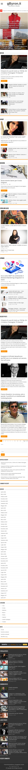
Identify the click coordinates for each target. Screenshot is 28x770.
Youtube (4, 621)
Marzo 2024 (3, 519)
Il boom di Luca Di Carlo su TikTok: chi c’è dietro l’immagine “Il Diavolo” (17, 656)
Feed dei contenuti (5, 632)
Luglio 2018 (3, 572)
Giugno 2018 (3, 574)
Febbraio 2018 (4, 584)
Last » (2, 444)
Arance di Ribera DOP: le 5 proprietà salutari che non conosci (17, 679)
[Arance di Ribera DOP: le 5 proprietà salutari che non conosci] (4, 679)
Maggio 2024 (4, 515)
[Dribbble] (15, 766)
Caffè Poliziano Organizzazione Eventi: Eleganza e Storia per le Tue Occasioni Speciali (7, 44)
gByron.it (14, 3)
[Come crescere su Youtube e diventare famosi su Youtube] (4, 662)
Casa (3, 605)
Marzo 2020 (3, 554)
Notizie (2, 53)
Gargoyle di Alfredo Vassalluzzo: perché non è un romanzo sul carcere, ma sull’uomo (17, 86)
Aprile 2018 (3, 579)
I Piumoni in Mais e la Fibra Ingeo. (16, 302)
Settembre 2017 (4, 590)
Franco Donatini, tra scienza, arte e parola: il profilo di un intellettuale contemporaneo (16, 94)
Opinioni (2, 258)
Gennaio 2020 (4, 556)
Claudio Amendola (13, 687)
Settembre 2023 (4, 533)
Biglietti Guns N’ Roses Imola (7, 250)
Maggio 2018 (4, 577)
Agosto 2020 (3, 542)
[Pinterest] (14, 766)
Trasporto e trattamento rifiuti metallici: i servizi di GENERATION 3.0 (17, 695)
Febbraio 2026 (4, 496)
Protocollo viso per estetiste (16, 713)
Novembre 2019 (4, 561)
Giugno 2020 (3, 547)
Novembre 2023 (4, 528)
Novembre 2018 (4, 567)
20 (17, 441)
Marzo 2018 (3, 581)
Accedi (2, 629)
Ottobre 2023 (4, 531)
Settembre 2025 (4, 503)
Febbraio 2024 (4, 521)
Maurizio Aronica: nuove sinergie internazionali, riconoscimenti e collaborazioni (15, 102)
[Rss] (9, 766)
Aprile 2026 (3, 492)
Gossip (2, 119)
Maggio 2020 (4, 549)
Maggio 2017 (4, 595)
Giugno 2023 (3, 538)
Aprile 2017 (3, 597)
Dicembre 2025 (4, 498)
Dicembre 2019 (4, 558)
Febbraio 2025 (4, 512)
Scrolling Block (4, 208)
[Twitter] (12, 766)
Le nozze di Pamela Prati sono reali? (13, 137)
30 (20, 441)
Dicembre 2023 (4, 526)
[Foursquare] (16, 766)
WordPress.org (4, 636)
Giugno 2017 (3, 593)
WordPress (11, 764)
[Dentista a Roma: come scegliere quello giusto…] (4, 668)
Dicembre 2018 (4, 565)
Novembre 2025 (4, 501)
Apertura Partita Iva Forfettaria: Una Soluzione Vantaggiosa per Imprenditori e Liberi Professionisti (18, 708)
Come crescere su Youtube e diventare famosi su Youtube (16, 661)
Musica (3, 612)
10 (14, 441)
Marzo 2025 (3, 510)
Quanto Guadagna (6, 619)
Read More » (4, 80)
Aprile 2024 (3, 517)
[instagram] (18, 766)
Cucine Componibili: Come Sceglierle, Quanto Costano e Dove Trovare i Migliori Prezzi (17, 673)
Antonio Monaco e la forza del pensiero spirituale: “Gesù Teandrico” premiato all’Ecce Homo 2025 (17, 111)
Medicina (2, 163)
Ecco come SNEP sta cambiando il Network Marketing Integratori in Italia (12, 278)
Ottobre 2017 (4, 588)
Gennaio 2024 (4, 524)
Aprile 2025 (3, 508)
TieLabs (22, 764)
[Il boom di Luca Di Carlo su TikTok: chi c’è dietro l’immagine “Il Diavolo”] (4, 656)
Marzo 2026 (3, 494)
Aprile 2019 (3, 563)
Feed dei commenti (5, 634)
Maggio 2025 (4, 505)
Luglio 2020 (3, 544)
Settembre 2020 (4, 540)
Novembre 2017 (4, 586)
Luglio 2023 (3, 535)
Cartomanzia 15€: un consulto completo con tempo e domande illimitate (21, 44)
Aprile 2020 (3, 551)
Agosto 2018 (3, 570)
